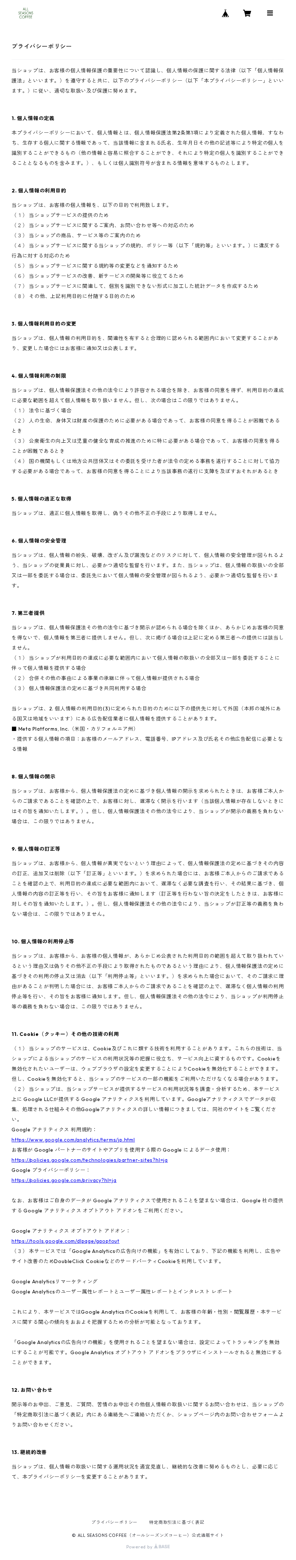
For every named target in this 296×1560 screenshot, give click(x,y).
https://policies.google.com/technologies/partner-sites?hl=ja (90, 1160)
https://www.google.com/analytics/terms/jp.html (73, 1139)
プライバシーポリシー (114, 1522)
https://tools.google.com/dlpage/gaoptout (65, 1241)
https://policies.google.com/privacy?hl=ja (64, 1180)
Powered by (140, 1547)
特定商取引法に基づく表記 (177, 1522)
